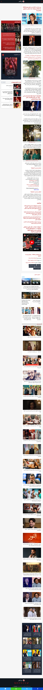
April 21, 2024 (36, 189)
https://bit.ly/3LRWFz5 (30, 262)
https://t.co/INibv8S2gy (31, 184)
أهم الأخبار (17, 22)
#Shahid (31, 180)
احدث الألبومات (17, 54)
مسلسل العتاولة (31, 266)
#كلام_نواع (35, 180)
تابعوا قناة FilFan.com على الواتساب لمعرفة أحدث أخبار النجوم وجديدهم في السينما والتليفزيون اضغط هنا (32, 57)
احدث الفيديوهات (12, 82)
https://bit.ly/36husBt (33, 258)
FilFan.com (29, 686)
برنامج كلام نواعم (37, 266)
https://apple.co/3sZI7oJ (33, 260)
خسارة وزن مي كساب (37, 268)
